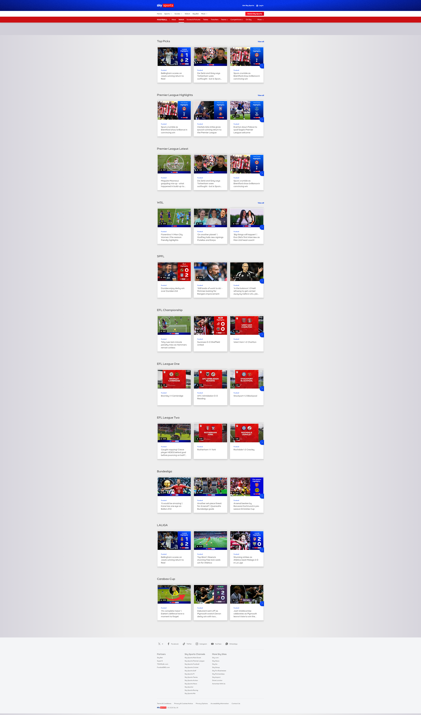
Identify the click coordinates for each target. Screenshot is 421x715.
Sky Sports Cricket (191, 667)
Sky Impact (216, 677)
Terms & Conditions (164, 703)
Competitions (236, 19)
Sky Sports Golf (190, 670)
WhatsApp (233, 644)
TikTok (189, 644)
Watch (187, 14)
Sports (167, 14)
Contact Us (236, 703)
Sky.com (215, 657)
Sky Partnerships (218, 674)
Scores (177, 14)
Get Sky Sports (248, 5)
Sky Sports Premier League (194, 661)
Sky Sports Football (192, 664)
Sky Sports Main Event (193, 657)
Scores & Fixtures (193, 19)
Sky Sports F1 (189, 674)
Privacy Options (202, 703)
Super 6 (160, 661)
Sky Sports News (191, 683)
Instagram (203, 644)
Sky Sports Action (191, 680)
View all (261, 41)
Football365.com (163, 667)
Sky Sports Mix (190, 693)
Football (162, 19)
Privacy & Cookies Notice (183, 703)
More (203, 14)
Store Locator (217, 680)
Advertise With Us (218, 683)
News (174, 19)
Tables (205, 19)
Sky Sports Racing (191, 690)
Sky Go (214, 664)
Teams (224, 19)
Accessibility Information (220, 703)
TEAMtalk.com (162, 664)
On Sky (249, 19)
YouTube (218, 644)
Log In (261, 5)
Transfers (214, 19)
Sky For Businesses (219, 670)
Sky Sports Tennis (191, 677)
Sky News (215, 661)
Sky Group (216, 667)
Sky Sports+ (189, 687)
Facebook (175, 644)
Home (159, 14)
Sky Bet (196, 14)
